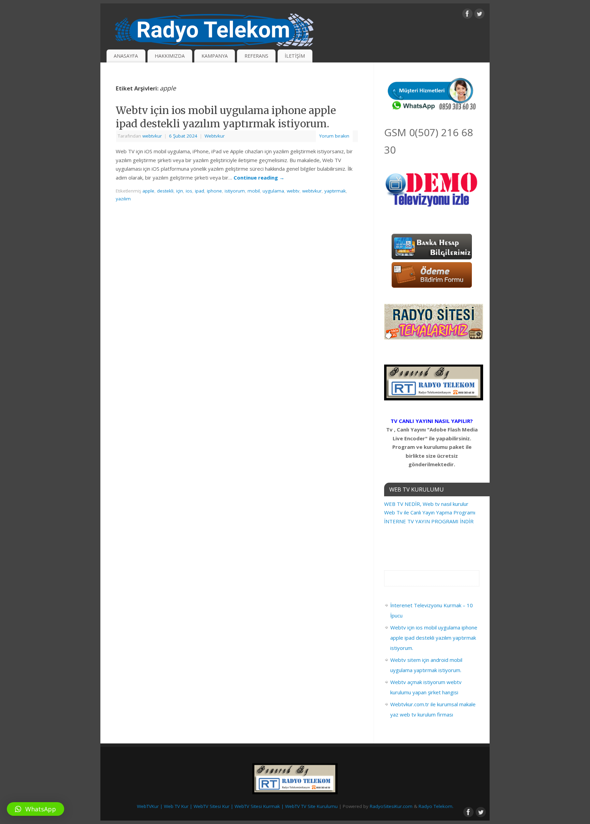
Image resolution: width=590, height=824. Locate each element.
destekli (165, 191)
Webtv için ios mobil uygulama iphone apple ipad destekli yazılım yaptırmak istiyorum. (226, 117)
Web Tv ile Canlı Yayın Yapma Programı (429, 512)
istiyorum (235, 191)
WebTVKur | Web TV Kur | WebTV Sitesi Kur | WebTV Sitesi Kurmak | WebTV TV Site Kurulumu (237, 806)
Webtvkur (215, 136)
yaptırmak (335, 191)
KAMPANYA (214, 56)
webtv (293, 191)
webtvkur (152, 136)
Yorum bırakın (334, 136)
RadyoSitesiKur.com (391, 806)
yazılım (123, 199)
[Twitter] (479, 15)
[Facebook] (467, 15)
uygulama (273, 191)
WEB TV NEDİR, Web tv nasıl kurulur (426, 503)
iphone (214, 191)
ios (189, 191)
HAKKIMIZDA (170, 56)
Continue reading (259, 177)
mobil (254, 191)
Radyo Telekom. (436, 806)
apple (148, 191)
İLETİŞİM (295, 56)
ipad (199, 191)
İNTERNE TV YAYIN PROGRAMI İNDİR (429, 521)
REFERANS (256, 56)
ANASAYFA (126, 56)
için (179, 191)
